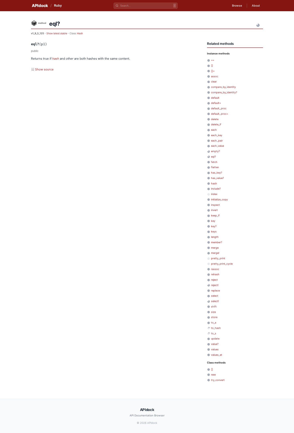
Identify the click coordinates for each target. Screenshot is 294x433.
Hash (80, 33)
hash (55, 58)
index (214, 194)
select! (215, 301)
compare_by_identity (223, 86)
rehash (215, 274)
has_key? (216, 172)
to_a (213, 322)
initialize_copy (219, 199)
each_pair (217, 140)
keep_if (215, 215)
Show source (44, 69)
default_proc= (219, 113)
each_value (217, 145)
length (215, 236)
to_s (213, 333)
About (256, 5)
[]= (213, 70)
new (213, 374)
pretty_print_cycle (222, 263)
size (213, 311)
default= (216, 102)
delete (214, 119)
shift (214, 306)
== (212, 60)
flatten (215, 167)
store (214, 317)
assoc (214, 76)
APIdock (40, 5)
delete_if (216, 124)
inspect (215, 204)
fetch (214, 162)
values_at (216, 354)
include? (216, 188)
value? (214, 344)
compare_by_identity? (224, 92)
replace (215, 290)
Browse (237, 5)
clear (214, 81)
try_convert (218, 380)
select (214, 295)
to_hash (216, 328)
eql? (213, 156)
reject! (215, 285)
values (215, 349)
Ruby (58, 5)
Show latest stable (57, 33)
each (214, 129)
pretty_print (218, 258)
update (215, 338)
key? (213, 226)
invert (214, 210)
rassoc (215, 269)
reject (214, 279)
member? (216, 242)
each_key (216, 135)
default (215, 97)
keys (214, 231)
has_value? (217, 178)
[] (212, 65)
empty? (215, 151)
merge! (215, 252)
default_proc (218, 108)
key (213, 220)
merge (215, 247)
